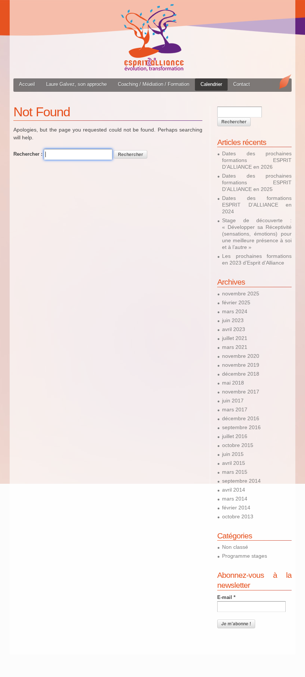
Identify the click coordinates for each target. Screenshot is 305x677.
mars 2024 (234, 311)
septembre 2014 (241, 481)
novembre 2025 (240, 294)
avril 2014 (233, 490)
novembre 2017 (240, 392)
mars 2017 (234, 409)
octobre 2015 (237, 445)
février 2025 (236, 302)
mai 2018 (233, 383)
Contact (241, 84)
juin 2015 (233, 454)
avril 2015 (233, 463)
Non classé (235, 547)
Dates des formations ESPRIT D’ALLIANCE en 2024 (257, 204)
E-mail (226, 597)
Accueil (27, 84)
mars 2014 (234, 499)
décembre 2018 (240, 374)
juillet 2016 (234, 436)
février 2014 (236, 508)
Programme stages (244, 556)
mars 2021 (234, 347)
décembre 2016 (240, 418)
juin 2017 (233, 401)
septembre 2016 (241, 427)
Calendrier (211, 84)
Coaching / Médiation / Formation (153, 84)
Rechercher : (27, 154)
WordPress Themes (278, 649)
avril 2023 (233, 329)
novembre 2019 (240, 365)
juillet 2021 (234, 338)
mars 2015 (234, 472)
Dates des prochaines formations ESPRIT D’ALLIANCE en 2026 (257, 160)
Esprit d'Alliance (152, 37)
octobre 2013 (237, 516)
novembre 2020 (240, 356)
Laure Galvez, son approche (76, 84)
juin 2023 (233, 320)
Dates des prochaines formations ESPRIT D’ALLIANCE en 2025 (257, 182)
